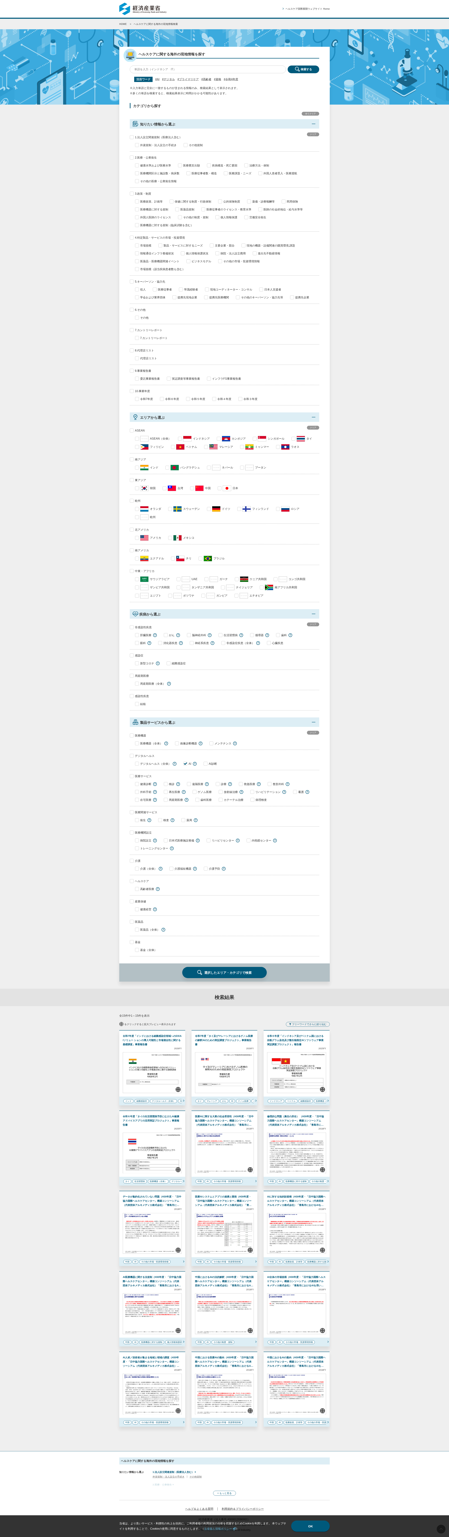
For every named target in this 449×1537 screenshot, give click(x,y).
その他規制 (195, 1476)
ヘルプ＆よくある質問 (199, 1508)
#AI (157, 79)
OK (310, 1526)
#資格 (217, 79)
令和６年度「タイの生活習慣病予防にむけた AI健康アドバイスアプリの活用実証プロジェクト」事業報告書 (151, 1120)
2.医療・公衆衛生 (162, 1484)
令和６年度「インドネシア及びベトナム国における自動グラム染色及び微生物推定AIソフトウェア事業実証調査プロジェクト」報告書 (295, 1040)
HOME (123, 24)
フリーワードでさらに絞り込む (309, 1024)
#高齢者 (206, 79)
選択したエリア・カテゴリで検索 (228, 972)
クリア (313, 134)
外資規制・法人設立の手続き (169, 1476)
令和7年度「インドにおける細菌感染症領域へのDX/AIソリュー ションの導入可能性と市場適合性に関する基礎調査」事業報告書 (152, 1040)
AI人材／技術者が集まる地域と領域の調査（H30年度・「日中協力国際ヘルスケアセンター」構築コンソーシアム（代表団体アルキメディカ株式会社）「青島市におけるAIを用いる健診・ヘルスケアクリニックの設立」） (151, 1366)
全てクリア (310, 113)
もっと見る (225, 1493)
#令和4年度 (231, 79)
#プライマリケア (188, 79)
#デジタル (168, 79)
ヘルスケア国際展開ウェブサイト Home (308, 8)
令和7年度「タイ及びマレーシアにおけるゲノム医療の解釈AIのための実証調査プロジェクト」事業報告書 (224, 1040)
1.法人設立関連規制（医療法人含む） (173, 1472)
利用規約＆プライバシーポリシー (243, 1508)
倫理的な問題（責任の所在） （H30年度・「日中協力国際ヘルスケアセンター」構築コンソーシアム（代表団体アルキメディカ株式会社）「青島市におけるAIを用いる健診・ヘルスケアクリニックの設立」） (295, 1125)
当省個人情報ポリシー (218, 1528)
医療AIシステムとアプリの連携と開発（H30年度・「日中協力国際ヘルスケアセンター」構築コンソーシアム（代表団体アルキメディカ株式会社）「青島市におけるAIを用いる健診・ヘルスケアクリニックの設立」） (223, 1205)
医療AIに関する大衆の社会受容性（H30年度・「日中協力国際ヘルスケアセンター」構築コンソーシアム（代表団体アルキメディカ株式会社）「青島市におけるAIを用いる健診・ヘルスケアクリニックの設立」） (224, 1125)
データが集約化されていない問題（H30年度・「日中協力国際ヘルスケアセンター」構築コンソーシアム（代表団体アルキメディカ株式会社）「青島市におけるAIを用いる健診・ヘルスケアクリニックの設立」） (152, 1205)
